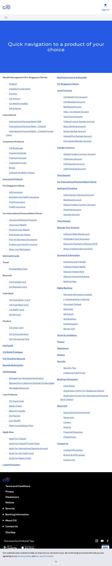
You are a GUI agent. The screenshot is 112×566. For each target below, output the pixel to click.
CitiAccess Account (72, 159)
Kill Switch (68, 314)
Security (10, 508)
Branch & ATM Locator (74, 455)
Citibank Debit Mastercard (76, 234)
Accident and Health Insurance (24, 197)
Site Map (10, 532)
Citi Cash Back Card (19, 305)
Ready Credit (15, 406)
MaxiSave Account (72, 107)
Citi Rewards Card (18, 287)
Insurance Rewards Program (23, 220)
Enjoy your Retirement (19, 249)
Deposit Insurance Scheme (76, 276)
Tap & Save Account (73, 116)
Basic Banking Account (74, 126)
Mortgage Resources (19, 388)
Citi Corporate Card (18, 334)
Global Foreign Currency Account (79, 154)
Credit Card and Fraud (74, 373)
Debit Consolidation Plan (21, 425)
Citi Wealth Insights (18, 103)
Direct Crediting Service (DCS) (77, 249)
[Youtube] (102, 540)
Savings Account (71, 214)
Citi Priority (14, 98)
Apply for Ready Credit (20, 458)
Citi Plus (13, 93)
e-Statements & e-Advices (76, 299)
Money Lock (69, 328)
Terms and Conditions (17, 486)
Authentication (70, 324)
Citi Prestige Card (17, 282)
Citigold (13, 84)
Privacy (9, 491)
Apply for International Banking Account (28, 448)
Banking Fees (69, 281)
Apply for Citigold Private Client (24, 443)
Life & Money (15, 108)
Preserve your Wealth (19, 229)
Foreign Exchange (17, 153)
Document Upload (72, 304)
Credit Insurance (17, 207)
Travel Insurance (17, 202)
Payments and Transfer (74, 262)
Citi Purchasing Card (19, 339)
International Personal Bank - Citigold (27, 126)
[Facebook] (107, 540)
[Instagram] (96, 540)
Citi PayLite (14, 416)
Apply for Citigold (17, 438)
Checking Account (72, 209)
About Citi (11, 520)
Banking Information (17, 514)
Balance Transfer (17, 411)
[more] (6, 17)
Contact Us (11, 526)
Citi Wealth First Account (75, 97)
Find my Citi (69, 460)
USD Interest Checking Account (78, 195)
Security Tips (69, 368)
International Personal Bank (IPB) (25, 121)
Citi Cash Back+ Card (19, 300)
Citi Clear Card (16, 327)
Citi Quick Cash (16, 401)
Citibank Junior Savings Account (79, 121)
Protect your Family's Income (23, 244)
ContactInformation (73, 450)
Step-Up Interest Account (76, 111)
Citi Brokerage (16, 148)
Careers (67, 422)
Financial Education (73, 432)
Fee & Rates (69, 386)
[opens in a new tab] (6, 7)
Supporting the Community (76, 412)
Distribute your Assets (20, 234)
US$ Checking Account (74, 169)
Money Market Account (74, 131)
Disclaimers (12, 497)
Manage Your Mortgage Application (26, 378)
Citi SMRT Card (16, 309)
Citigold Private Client (19, 89)
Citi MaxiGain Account (74, 102)
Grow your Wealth (17, 225)
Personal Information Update (77, 294)
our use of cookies (44, 556)
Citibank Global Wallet (74, 266)
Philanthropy (69, 437)
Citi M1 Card (15, 314)
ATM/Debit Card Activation (76, 239)
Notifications (69, 319)
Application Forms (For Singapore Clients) (83, 390)
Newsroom (68, 417)
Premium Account (17, 158)
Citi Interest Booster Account (77, 141)
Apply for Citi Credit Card (21, 453)
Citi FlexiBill (14, 420)
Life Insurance (16, 192)
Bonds (12, 167)
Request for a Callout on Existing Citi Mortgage (31, 383)
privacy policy (24, 556)
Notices (9, 502)
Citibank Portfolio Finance (21, 172)
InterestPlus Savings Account (77, 136)
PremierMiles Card (18, 269)
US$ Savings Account (73, 164)
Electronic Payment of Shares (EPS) (80, 244)
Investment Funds (17, 163)
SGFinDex (68, 309)
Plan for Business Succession (23, 239)
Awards (67, 427)
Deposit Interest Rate (73, 271)
